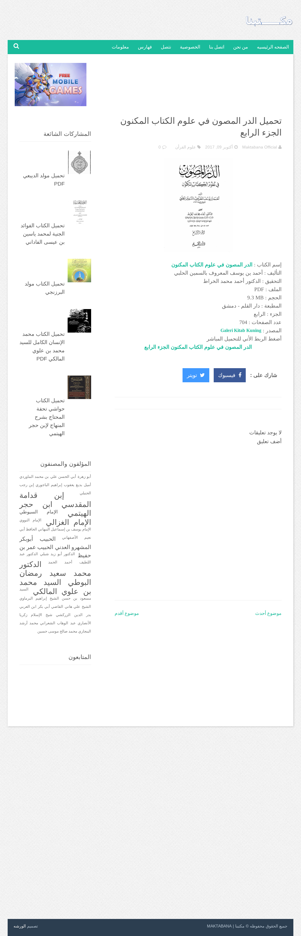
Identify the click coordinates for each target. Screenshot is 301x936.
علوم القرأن (185, 147)
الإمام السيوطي (38, 511)
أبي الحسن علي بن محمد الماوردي (47, 477)
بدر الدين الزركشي (73, 615)
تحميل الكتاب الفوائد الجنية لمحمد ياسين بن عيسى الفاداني (43, 234)
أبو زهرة (84, 477)
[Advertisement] (198, 86)
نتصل (166, 46)
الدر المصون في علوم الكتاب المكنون (211, 265)
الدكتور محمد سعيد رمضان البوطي (55, 573)
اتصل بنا (216, 46)
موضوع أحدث (268, 613)
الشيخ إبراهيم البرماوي (39, 598)
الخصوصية (190, 46)
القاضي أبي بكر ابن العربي (41, 607)
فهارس (145, 46)
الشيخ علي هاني (78, 607)
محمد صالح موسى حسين (57, 631)
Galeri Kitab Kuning (240, 330)
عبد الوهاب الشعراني (58, 623)
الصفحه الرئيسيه (273, 46)
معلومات (120, 46)
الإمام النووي (30, 520)
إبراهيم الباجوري (49, 485)
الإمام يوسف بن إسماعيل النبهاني (64, 529)
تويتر (192, 375)
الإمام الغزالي (68, 522)
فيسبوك (226, 375)
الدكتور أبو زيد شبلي (57, 554)
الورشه (20, 926)
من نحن (240, 46)
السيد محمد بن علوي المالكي (55, 587)
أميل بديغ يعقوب (77, 485)
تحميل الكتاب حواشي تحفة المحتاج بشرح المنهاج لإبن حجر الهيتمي (47, 417)
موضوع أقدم (127, 613)
